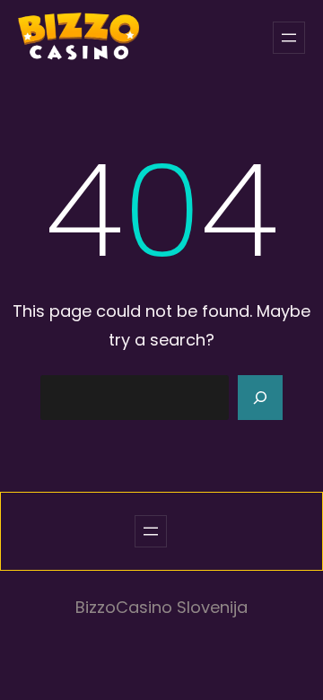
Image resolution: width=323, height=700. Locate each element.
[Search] (260, 397)
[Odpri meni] (289, 38)
